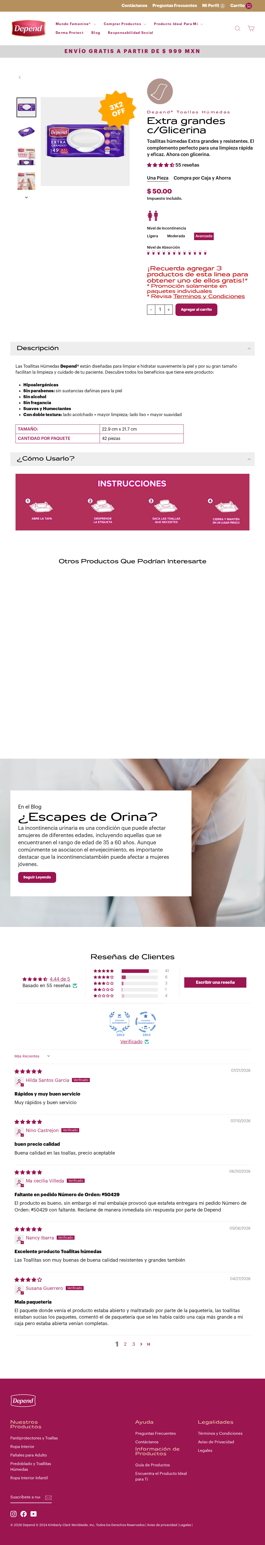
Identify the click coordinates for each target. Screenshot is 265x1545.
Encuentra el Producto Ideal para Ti (161, 1476)
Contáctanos (134, 6)
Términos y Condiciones (220, 1433)
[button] (161, 165)
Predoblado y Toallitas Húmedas (30, 1466)
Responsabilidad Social (130, 32)
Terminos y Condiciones (209, 296)
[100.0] (119, 1022)
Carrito (238, 6)
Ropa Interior (22, 1447)
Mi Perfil (211, 6)
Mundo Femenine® (74, 24)
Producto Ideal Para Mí (176, 24)
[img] (28, 1071)
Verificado (131, 1041)
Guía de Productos (152, 1465)
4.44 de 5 (60, 979)
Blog (95, 32)
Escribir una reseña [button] (215, 982)
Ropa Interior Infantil (29, 1478)
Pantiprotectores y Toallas (34, 1438)
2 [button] (125, 1344)
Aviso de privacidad (162, 1525)
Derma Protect (70, 32)
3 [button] (133, 1344)
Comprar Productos (123, 24)
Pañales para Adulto (28, 1455)
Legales (205, 1450)
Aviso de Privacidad (216, 1442)
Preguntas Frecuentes (174, 6)
